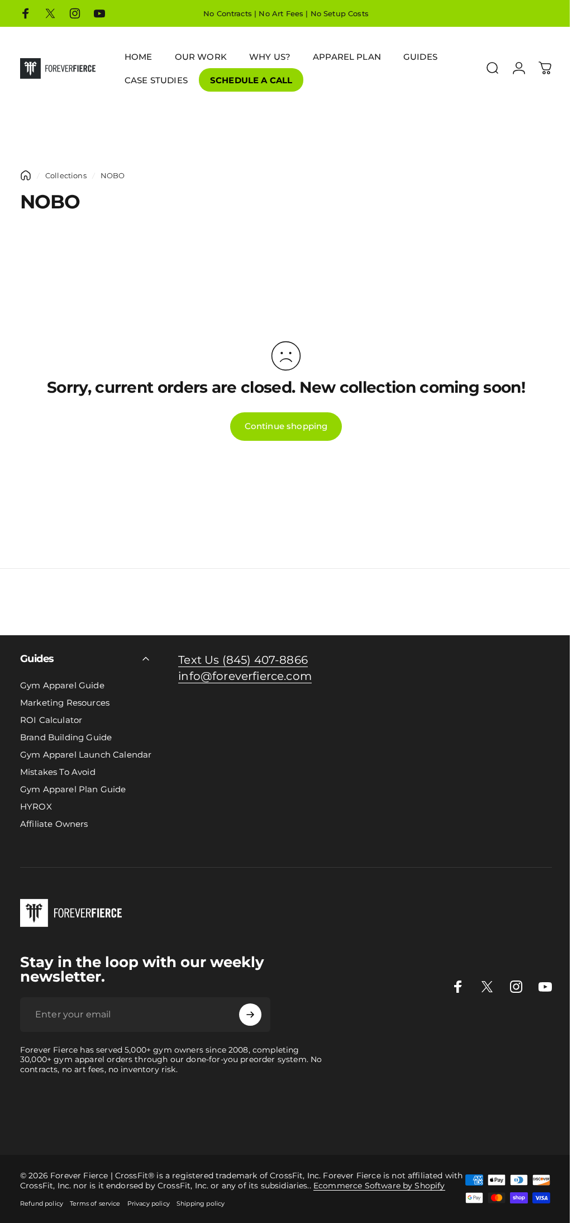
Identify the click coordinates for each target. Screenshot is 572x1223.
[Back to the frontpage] (25, 175)
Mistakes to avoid (337, 1109)
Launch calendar (269, 1109)
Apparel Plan (152, 1109)
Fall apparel (90, 1122)
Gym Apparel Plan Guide (73, 789)
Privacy (290, 1122)
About (263, 1122)
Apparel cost (102, 1109)
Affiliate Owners (54, 823)
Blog (210, 1122)
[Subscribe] (250, 1014)
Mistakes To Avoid (58, 772)
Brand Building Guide (66, 737)
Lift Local (131, 1122)
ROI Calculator (51, 720)
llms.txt (365, 1122)
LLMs (340, 1122)
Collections (66, 175)
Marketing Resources (64, 702)
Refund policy (41, 1203)
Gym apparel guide (38, 1109)
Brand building (207, 1109)
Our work (473, 1109)
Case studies (175, 1122)
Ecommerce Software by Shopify (379, 1186)
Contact (235, 1122)
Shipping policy (201, 1203)
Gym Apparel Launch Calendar (85, 754)
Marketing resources (413, 1109)
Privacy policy (148, 1203)
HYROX (36, 806)
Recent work (517, 1109)
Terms (317, 1122)
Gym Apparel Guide (62, 685)
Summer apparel (33, 1122)
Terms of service (95, 1203)
